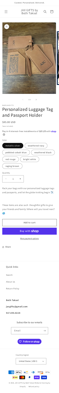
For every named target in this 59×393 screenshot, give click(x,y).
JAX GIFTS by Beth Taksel (25, 383)
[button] (6, 11)
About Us (10, 281)
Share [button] (8, 246)
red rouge (10, 159)
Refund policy (34, 386)
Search (9, 275)
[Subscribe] (44, 330)
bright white (29, 159)
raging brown (12, 166)
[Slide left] (23, 99)
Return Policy (12, 288)
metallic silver (12, 145)
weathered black (43, 152)
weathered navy (36, 145)
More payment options (29, 238)
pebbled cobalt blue (16, 152)
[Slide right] (36, 99)
